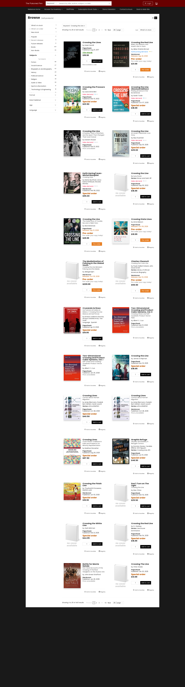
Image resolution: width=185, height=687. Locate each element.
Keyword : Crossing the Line (73, 26)
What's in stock (37, 25)
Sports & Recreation (38, 86)
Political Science (37, 75)
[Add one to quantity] (89, 61)
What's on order (37, 29)
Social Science (36, 65)
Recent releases (37, 40)
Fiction (33, 62)
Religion (34, 79)
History (33, 72)
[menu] (92, 9)
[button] (43, 34)
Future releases (37, 43)
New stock (35, 32)
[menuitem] (34, 9)
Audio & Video (36, 82)
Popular (34, 36)
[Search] (109, 3)
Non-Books (35, 50)
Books (33, 47)
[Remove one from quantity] (84, 61)
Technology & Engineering (41, 89)
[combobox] (52, 3)
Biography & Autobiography (41, 69)
